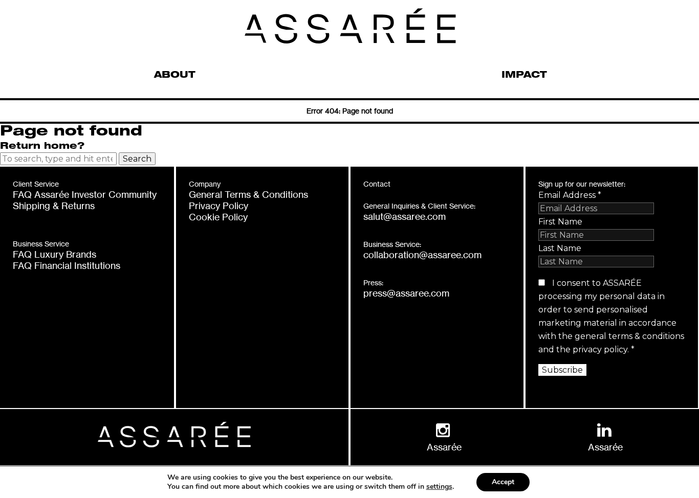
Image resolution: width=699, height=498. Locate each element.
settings (439, 486)
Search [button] (137, 159)
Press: (373, 282)
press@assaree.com (406, 293)
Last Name (559, 248)
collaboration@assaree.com (422, 254)
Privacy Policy (218, 205)
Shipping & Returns (54, 205)
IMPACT (524, 75)
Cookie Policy (218, 216)
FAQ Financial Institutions (66, 265)
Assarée (444, 446)
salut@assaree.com (404, 216)
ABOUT (174, 75)
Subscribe (562, 370)
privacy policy (600, 349)
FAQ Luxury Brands (54, 254)
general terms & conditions (629, 336)
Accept (503, 482)
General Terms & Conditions (248, 194)
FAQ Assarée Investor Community (85, 194)
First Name (560, 222)
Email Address (569, 195)
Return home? (42, 146)
